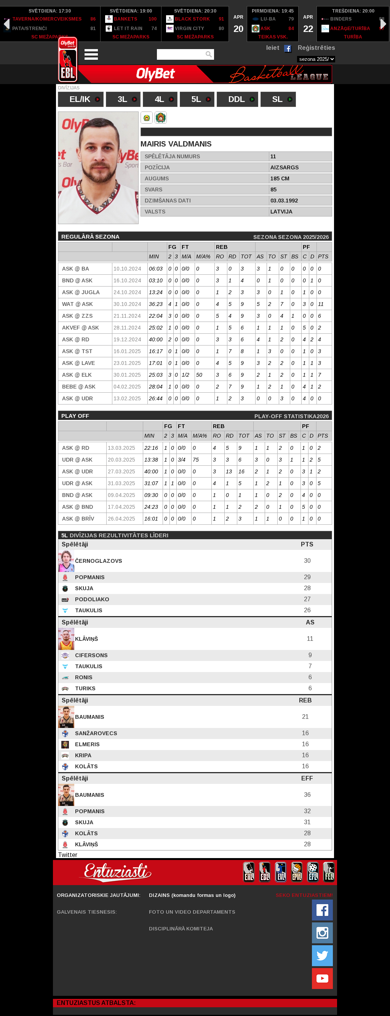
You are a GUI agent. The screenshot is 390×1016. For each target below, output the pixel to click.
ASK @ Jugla (81, 292)
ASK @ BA (75, 269)
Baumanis (89, 717)
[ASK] (147, 117)
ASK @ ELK (77, 375)
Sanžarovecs (95, 733)
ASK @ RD (75, 339)
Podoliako (91, 599)
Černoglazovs (98, 561)
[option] (131, 24)
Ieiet (273, 48)
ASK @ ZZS (77, 316)
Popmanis (89, 577)
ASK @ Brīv (78, 519)
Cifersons (91, 655)
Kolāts (86, 766)
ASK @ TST (77, 351)
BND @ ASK (77, 280)
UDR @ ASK (77, 460)
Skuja (83, 588)
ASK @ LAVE (78, 363)
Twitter (67, 855)
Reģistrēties (316, 48)
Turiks (85, 688)
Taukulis (88, 610)
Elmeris (87, 744)
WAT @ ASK (77, 304)
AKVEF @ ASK (80, 328)
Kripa (82, 755)
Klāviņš (86, 639)
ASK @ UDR (77, 398)
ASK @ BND (77, 507)
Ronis (83, 677)
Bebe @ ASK (79, 387)
